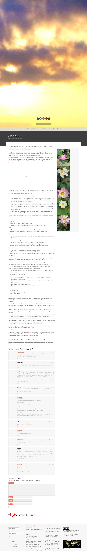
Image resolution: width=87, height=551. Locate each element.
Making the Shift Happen (32, 544)
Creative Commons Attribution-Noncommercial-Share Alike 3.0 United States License (70, 533)
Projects (53, 128)
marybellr (19, 387)
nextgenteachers (41, 339)
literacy (26, 342)
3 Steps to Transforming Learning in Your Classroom (52, 545)
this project (27, 332)
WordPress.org (13, 546)
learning (22, 342)
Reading (59, 128)
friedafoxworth (20, 352)
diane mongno (43, 340)
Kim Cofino (20, 138)
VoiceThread (11, 160)
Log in (11, 539)
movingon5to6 (34, 342)
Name (10, 497)
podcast (38, 342)
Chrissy (26, 152)
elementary (10, 342)
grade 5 (14, 342)
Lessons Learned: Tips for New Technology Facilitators (33, 547)
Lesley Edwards (20, 371)
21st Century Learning (16, 339)
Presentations (46, 128)
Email (10, 500)
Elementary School (25, 339)
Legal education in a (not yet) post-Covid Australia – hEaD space (52, 530)
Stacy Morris (20, 439)
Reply (18, 358)
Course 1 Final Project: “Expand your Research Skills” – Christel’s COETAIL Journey (52, 542)
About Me (32, 128)
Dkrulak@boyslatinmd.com (27, 424)
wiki (18, 160)
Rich (47, 535)
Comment (11, 482)
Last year (44, 153)
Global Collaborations (33, 339)
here (48, 192)
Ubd (44, 342)
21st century (18, 340)
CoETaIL (38, 340)
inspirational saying (33, 204)
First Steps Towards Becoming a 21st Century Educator (34, 530)
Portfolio (39, 128)
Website (11, 503)
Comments (13, 544)
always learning (43, 113)
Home (27, 128)
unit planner (48, 342)
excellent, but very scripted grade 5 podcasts (21, 201)
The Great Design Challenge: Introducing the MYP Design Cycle (51, 537)
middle (29, 342)
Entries (12, 541)
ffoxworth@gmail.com (35, 355)
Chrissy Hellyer (33, 340)
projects (41, 342)
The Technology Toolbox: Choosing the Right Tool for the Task (33, 538)
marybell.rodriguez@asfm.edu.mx (27, 391)
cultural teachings (21, 245)
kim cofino (18, 342)
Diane (30, 152)
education (48, 340)
